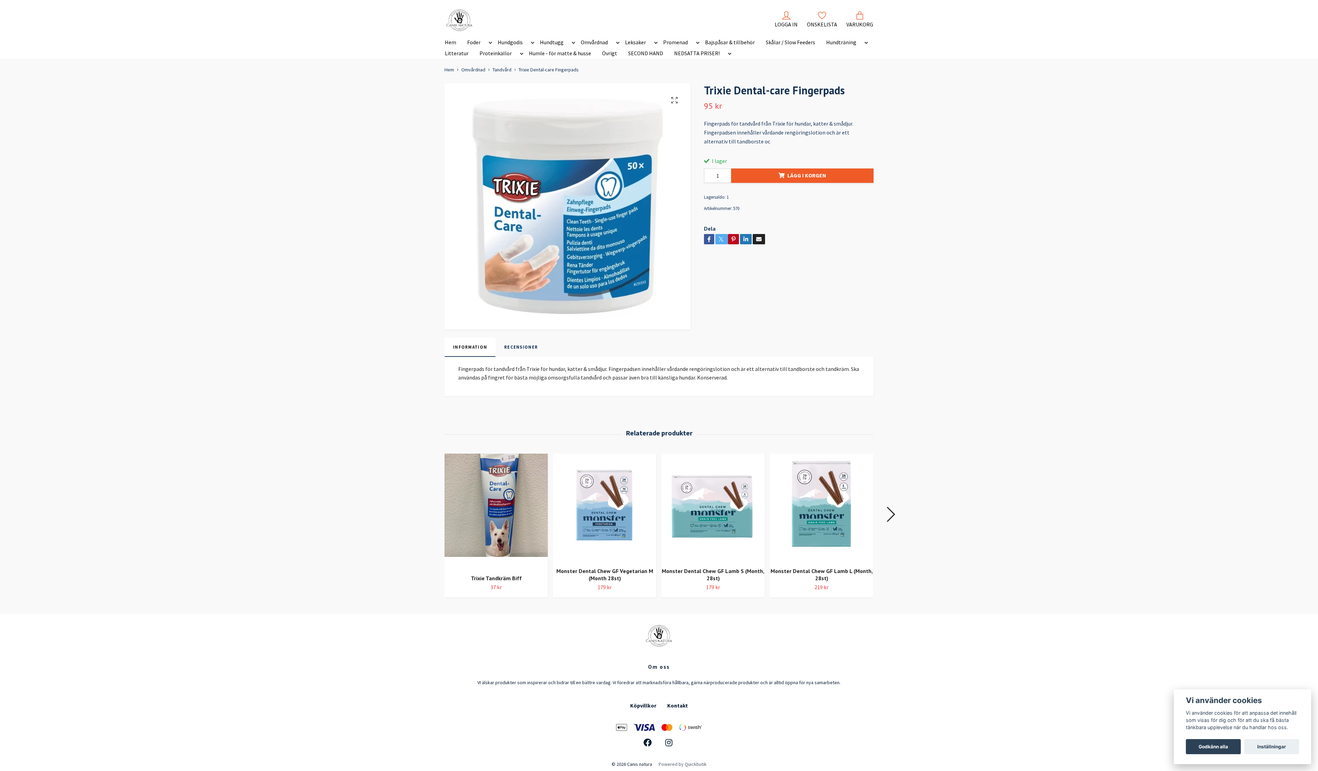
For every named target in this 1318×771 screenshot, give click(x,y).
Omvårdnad (594, 42)
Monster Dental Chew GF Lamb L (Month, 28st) (822, 575)
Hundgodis (510, 42)
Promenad (675, 42)
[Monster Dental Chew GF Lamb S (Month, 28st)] (713, 508)
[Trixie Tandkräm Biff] (496, 511)
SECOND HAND (645, 53)
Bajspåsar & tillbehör (730, 42)
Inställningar (1271, 746)
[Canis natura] (459, 20)
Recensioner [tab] (521, 347)
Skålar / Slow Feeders (790, 42)
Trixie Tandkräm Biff (496, 578)
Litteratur (457, 53)
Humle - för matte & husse (560, 53)
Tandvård (502, 70)
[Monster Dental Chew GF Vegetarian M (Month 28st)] (604, 508)
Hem (450, 42)
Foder (474, 42)
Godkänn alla (1213, 746)
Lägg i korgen (806, 175)
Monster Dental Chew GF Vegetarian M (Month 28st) (604, 575)
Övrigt (609, 53)
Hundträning (841, 42)
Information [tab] (470, 347)
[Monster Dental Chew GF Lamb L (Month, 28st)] (821, 508)
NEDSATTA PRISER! (697, 53)
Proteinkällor (495, 53)
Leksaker (635, 42)
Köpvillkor (643, 705)
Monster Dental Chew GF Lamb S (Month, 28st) (713, 575)
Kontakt (677, 705)
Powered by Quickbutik (683, 764)
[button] (489, 43)
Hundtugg (552, 42)
